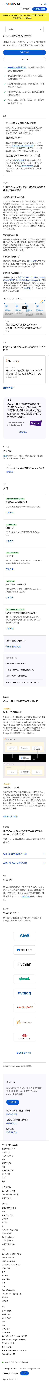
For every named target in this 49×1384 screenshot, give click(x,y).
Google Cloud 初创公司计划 (11, 1294)
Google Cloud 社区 (8, 1354)
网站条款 (22, 1369)
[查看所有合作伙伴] (23, 1053)
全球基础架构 (6, 1163)
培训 (3, 1283)
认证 (3, 1286)
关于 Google (6, 1369)
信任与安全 (6, 1152)
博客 (3, 1181)
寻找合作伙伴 (11, 1123)
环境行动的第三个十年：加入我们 (16, 1362)
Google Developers (8, 1290)
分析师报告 (6, 1174)
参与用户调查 (6, 1347)
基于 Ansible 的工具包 (28, 277)
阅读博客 (23, 432)
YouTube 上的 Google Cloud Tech (14, 1340)
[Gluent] (24, 978)
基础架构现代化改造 (9, 1208)
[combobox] (10, 1379)
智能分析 (5, 1219)
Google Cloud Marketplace (11, 1265)
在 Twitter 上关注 (8, 1343)
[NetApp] (24, 950)
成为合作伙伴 (6, 1318)
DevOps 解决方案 (8, 1237)
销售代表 (26, 896)
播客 (3, 1325)
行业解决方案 (6, 1233)
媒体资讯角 (6, 1332)
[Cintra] (24, 1022)
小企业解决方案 (7, 1240)
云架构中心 (6, 1279)
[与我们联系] (24, 52)
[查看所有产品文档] (13, 647)
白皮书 (4, 1178)
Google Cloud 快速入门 (10, 1261)
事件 (3, 1322)
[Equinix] (24, 1036)
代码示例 (5, 1276)
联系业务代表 (11, 1114)
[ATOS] (24, 935)
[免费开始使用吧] (39, 9)
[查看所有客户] (8, 388)
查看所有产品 (11, 1132)
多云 (3, 1159)
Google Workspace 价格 (10, 1195)
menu (3, 3)
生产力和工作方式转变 (10, 1230)
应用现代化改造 (7, 1215)
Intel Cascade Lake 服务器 (23, 145)
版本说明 (5, 1301)
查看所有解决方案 (8, 1244)
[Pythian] (24, 964)
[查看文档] (24, 59)
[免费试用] (12, 1102)
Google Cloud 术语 (34, 1369)
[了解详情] (10, 512)
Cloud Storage (27, 166)
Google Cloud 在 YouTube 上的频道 (14, 1336)
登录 (45, 4)
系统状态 (5, 1297)
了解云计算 (6, 1268)
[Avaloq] (24, 993)
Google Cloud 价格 (8, 1191)
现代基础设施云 (7, 1156)
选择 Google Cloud (8, 1149)
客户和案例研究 (7, 1170)
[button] (24, 854)
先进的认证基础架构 (17, 67)
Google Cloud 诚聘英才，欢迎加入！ (15, 1350)
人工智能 (5, 1222)
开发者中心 (6, 1329)
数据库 (4, 1212)
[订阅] (24, 1373)
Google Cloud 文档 (8, 1258)
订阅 (5, 456)
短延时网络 (19, 160)
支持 (3, 1272)
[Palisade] (24, 1007)
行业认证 (32, 261)
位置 (3, 1167)
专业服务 (27, 288)
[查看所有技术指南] (10, 816)
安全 (3, 1226)
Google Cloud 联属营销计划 (11, 1254)
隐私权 (15, 1369)
